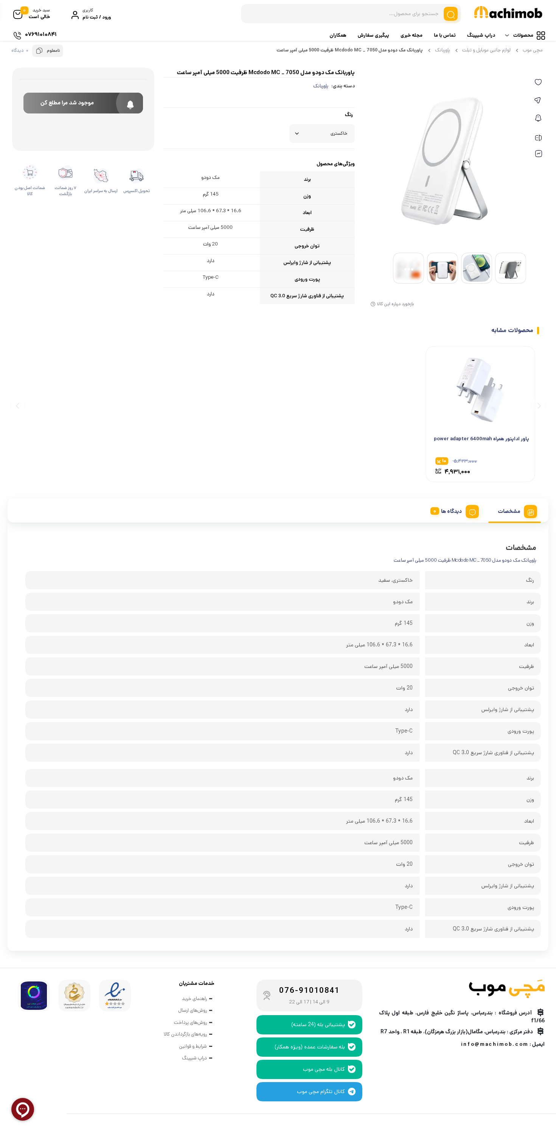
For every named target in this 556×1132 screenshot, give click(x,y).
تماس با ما (445, 35)
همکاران (337, 35)
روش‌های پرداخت (190, 1022)
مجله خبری (411, 35)
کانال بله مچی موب (324, 1069)
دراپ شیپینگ (481, 35)
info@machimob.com (494, 1044)
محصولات (523, 35)
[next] (17, 404)
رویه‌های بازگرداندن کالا (185, 1034)
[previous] (538, 404)
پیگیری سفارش (373, 35)
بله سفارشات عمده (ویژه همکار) (310, 1047)
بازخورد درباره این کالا (395, 304)
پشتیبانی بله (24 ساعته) (318, 1024)
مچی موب (533, 50)
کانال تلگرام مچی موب (321, 1091)
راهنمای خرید (194, 998)
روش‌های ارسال (192, 1010)
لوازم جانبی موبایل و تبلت (486, 50)
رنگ (349, 115)
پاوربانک (442, 50)
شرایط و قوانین (193, 1046)
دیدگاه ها (451, 511)
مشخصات (509, 511)
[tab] (514, 510)
